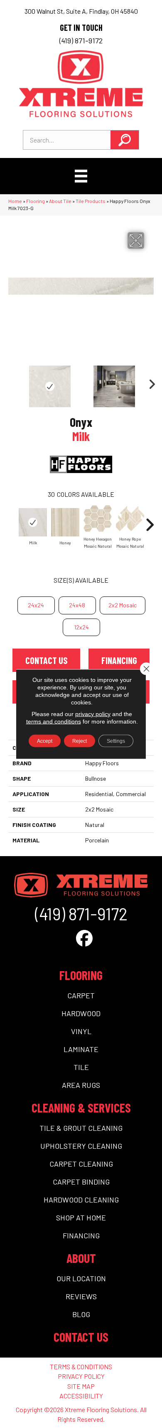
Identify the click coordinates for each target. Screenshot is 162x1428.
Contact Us (46, 660)
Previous (12, 382)
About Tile (60, 201)
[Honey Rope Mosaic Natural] (130, 518)
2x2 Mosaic (122, 605)
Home (15, 201)
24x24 (36, 605)
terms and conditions (53, 721)
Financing (119, 660)
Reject (79, 741)
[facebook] (84, 938)
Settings (116, 741)
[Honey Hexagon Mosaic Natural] (97, 518)
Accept (44, 741)
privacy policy (92, 714)
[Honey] (65, 522)
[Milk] (33, 522)
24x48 (77, 605)
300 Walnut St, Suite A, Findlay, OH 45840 (81, 11)
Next (149, 382)
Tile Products (91, 201)
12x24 (81, 627)
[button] (124, 139)
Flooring (35, 201)
